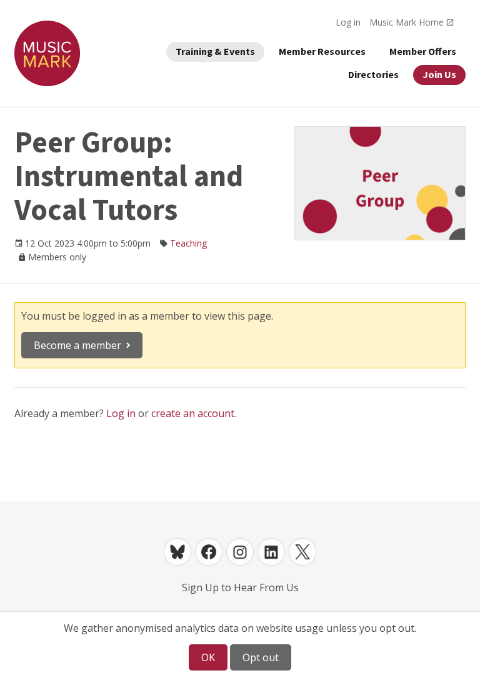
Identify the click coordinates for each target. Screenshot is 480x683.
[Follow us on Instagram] (240, 552)
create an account (192, 413)
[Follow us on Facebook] (209, 552)
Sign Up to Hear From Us (240, 587)
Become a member (77, 345)
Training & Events (215, 52)
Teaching (188, 243)
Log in (348, 22)
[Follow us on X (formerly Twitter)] (302, 552)
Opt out (260, 657)
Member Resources (322, 52)
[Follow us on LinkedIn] (271, 552)
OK (208, 657)
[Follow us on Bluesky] (177, 552)
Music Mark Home (406, 22)
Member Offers (422, 52)
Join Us (439, 75)
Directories (373, 75)
